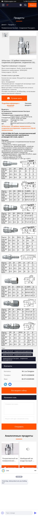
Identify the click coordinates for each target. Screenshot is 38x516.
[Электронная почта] (10, 384)
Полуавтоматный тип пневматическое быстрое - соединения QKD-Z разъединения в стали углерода (10, 460)
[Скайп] (5, 384)
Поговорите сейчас (19, 390)
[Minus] (35, 470)
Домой (4, 24)
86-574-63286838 (31, 1)
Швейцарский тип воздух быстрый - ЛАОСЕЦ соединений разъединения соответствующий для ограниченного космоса (27, 460)
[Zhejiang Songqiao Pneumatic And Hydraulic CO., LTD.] (10, 5)
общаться (33, 5)
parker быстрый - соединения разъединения (17, 354)
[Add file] (2, 513)
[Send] (35, 513)
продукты (11, 24)
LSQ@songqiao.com (9, 1)
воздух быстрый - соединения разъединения (17, 351)
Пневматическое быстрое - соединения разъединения (19, 28)
